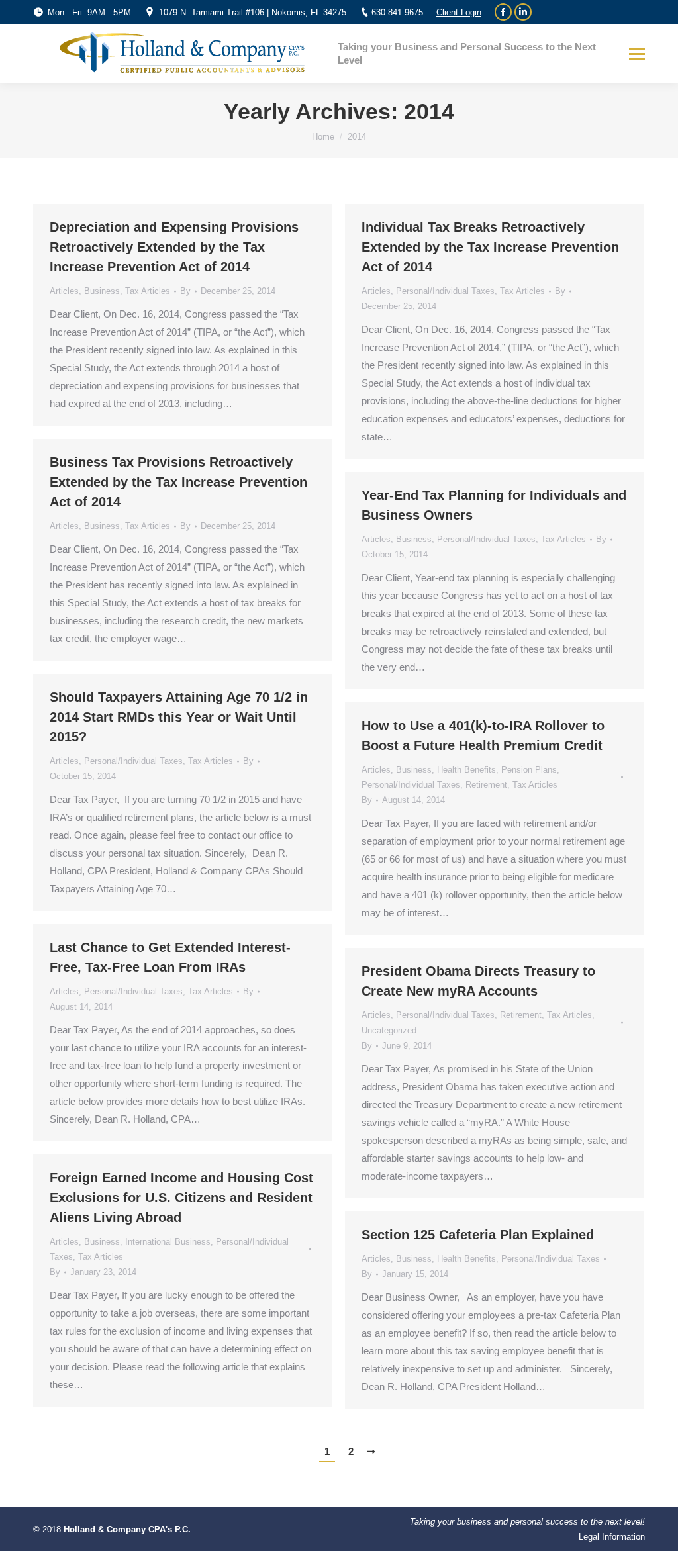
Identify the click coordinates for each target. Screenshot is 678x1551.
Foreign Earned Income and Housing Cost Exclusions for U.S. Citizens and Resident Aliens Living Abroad (181, 1197)
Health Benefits (466, 770)
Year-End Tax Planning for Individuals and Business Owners (494, 505)
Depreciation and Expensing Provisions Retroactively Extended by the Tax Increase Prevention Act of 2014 (174, 247)
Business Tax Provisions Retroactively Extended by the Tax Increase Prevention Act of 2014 (178, 482)
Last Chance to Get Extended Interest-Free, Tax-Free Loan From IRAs (170, 957)
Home (323, 137)
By (185, 291)
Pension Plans (529, 770)
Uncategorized (389, 1030)
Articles (64, 291)
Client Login (458, 12)
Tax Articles (147, 291)
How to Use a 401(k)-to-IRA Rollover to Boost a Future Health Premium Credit (483, 735)
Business (102, 291)
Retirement (486, 785)
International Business (168, 1241)
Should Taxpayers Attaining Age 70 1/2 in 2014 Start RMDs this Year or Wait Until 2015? (179, 717)
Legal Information (612, 1537)
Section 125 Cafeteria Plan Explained (478, 1234)
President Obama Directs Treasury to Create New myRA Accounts (478, 981)
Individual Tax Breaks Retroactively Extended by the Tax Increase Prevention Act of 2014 (490, 247)
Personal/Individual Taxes (445, 291)
